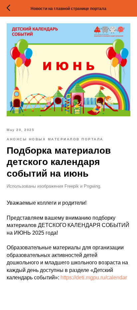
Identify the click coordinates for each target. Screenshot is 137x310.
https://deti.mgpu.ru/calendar (94, 277)
